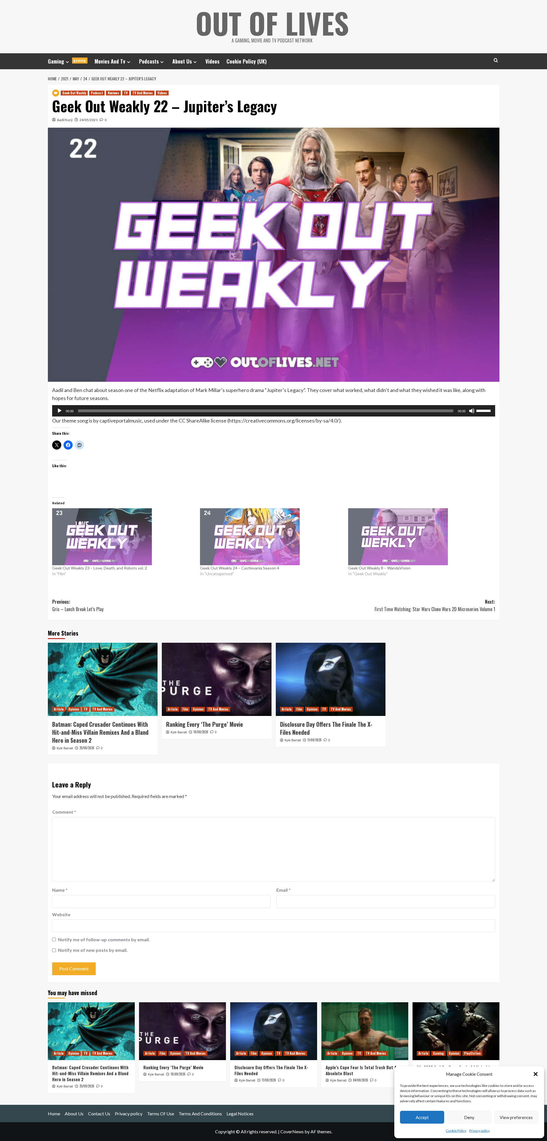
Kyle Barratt (65, 748)
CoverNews (292, 1131)
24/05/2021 (88, 120)
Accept (422, 1117)
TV (126, 93)
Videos (212, 61)
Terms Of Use (160, 1113)
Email (283, 890)
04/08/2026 (360, 1080)
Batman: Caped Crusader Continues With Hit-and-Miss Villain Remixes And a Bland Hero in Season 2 (100, 732)
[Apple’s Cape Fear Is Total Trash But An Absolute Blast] (364, 1031)
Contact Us (99, 1113)
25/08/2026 (86, 748)
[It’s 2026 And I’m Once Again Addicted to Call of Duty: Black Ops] (456, 1031)
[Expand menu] (67, 62)
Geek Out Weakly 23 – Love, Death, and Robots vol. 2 (99, 568)
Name (60, 890)
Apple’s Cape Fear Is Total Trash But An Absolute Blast (362, 1070)
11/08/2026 (314, 740)
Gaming (67, 61)
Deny (469, 1117)
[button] (535, 1074)
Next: (435, 605)
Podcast (97, 93)
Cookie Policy (456, 1130)
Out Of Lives (272, 23)
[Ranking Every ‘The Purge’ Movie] (217, 679)
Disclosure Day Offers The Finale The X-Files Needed (326, 728)
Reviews (113, 93)
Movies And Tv (110, 61)
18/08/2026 (200, 732)
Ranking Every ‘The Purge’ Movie (204, 724)
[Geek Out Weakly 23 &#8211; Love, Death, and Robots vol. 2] (123, 536)
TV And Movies (142, 93)
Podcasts (149, 61)
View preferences (516, 1117)
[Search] (495, 60)
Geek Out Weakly (74, 93)
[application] (273, 411)
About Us (182, 61)
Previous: (77, 605)
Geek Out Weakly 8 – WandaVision (379, 568)
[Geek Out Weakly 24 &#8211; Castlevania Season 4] (271, 536)
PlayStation (472, 1053)
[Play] (59, 411)
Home (54, 1113)
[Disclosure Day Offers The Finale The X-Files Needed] (330, 679)
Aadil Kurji (65, 120)
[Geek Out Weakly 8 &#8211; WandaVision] (419, 536)
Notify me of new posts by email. (93, 950)
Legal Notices (240, 1113)
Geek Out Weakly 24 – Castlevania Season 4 (239, 568)
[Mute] (472, 411)
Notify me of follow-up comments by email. (104, 939)
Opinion (73, 709)
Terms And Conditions (200, 1113)
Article (59, 709)
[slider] (484, 410)
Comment (64, 812)
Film (185, 709)
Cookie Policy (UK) (246, 61)
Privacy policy (479, 1130)
